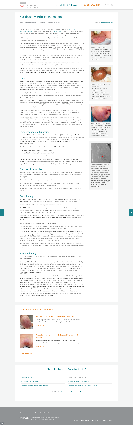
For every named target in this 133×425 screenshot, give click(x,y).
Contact (111, 420)
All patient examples (26, 353)
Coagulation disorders (27, 377)
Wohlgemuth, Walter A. (107, 22)
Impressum (103, 420)
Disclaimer (95, 420)
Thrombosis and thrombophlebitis (71, 392)
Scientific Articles (67, 5)
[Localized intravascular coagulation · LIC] (131, 212)
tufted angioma (56, 31)
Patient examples (91, 5)
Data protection (85, 420)
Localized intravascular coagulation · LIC (80, 381)
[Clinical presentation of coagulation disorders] (2, 212)
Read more (39, 325)
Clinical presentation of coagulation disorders (34, 385)
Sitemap (76, 420)
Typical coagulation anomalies (30, 381)
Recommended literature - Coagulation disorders (82, 385)
